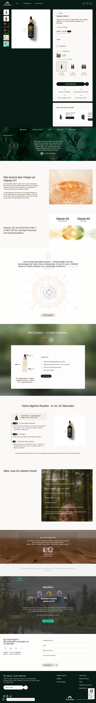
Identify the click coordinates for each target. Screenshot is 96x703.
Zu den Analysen (48, 315)
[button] (17, 3)
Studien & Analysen (37, 129)
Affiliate (59, 678)
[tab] (48, 256)
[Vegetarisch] (58, 55)
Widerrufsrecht (84, 678)
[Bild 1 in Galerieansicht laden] (6, 12)
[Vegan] (63, 55)
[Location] (16, 648)
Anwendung (60, 129)
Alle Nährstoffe (46, 376)
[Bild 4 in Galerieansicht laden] (6, 31)
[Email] (6, 648)
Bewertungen (72, 129)
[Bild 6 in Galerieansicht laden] (6, 44)
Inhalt (49, 129)
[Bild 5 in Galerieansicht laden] (6, 37)
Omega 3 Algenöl (70, 113)
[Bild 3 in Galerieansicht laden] (6, 25)
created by (89, 699)
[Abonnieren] (23, 687)
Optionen (69, 117)
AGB (80, 682)
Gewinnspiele (61, 682)
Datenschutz (83, 688)
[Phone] (21, 648)
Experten (24, 129)
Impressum (82, 675)
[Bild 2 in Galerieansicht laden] (6, 18)
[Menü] (94, 689)
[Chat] (11, 648)
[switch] (91, 697)
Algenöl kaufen (61, 675)
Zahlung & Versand (85, 685)
